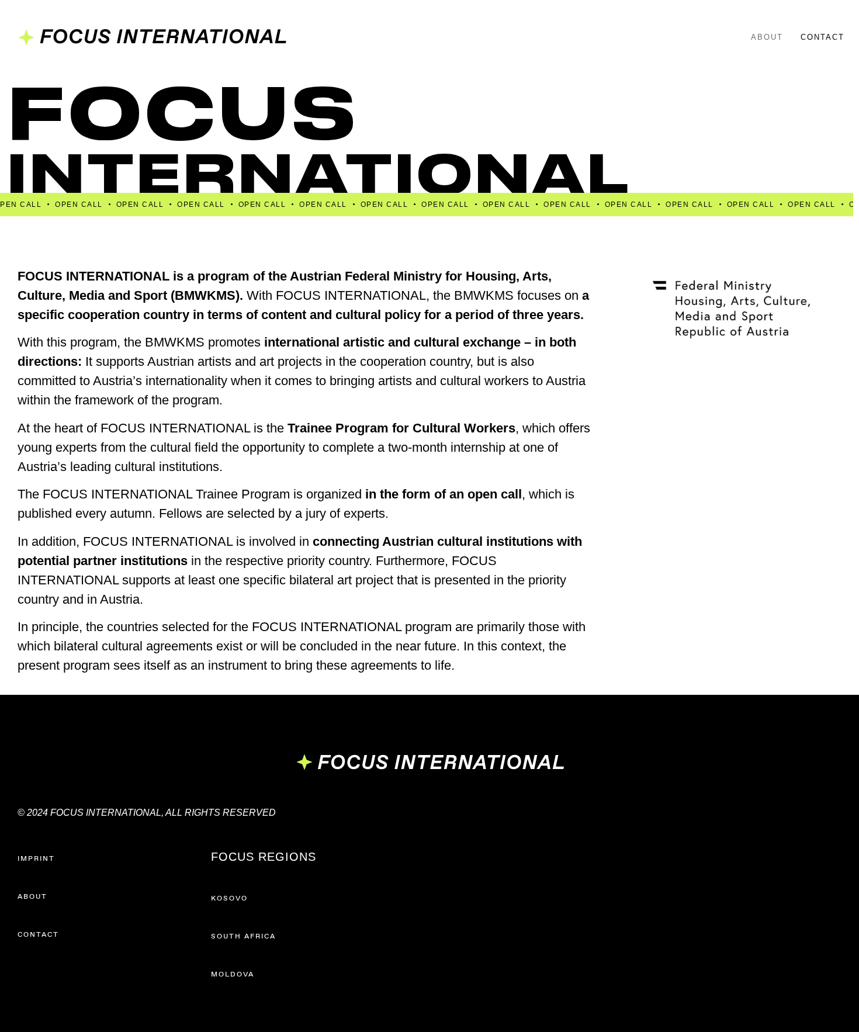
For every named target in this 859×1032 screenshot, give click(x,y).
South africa (243, 936)
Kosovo (229, 898)
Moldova (232, 974)
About (767, 37)
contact (38, 935)
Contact (822, 37)
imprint (36, 859)
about (32, 897)
